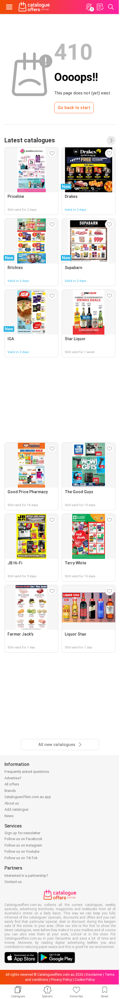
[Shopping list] (99, 7)
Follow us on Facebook (23, 839)
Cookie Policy (85, 980)
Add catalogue (16, 809)
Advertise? (12, 778)
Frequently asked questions (26, 771)
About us (11, 803)
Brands (10, 791)
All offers (11, 784)
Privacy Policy (61, 980)
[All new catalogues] (111, 140)
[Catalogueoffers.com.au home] (34, 7)
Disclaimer (94, 975)
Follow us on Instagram (23, 845)
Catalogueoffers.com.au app (27, 797)
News (9, 816)
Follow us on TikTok (21, 858)
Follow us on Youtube (21, 851)
